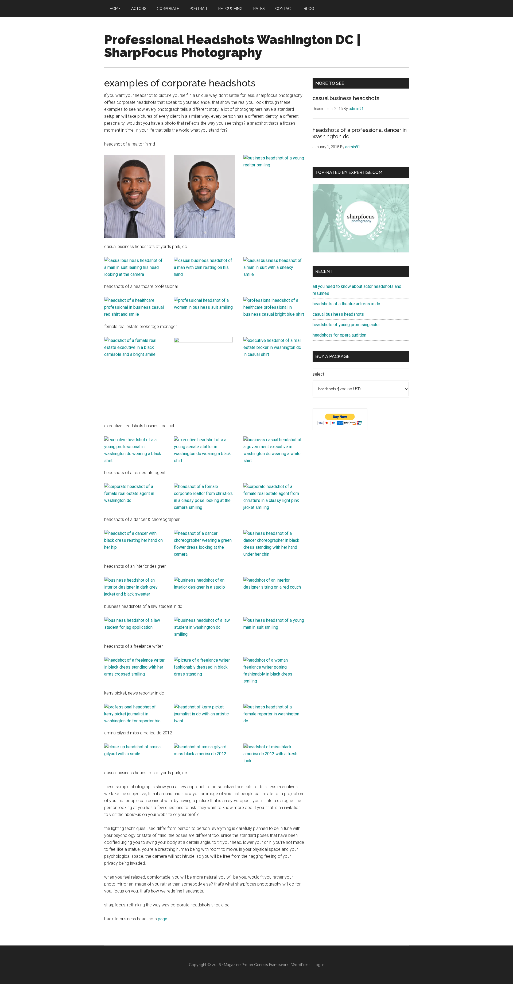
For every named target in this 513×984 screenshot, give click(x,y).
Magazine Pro (235, 965)
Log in (318, 965)
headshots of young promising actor (346, 324)
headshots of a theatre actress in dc (346, 303)
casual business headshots (346, 98)
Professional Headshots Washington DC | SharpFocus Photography (232, 46)
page (162, 918)
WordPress (300, 965)
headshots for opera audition (339, 335)
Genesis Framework (271, 965)
